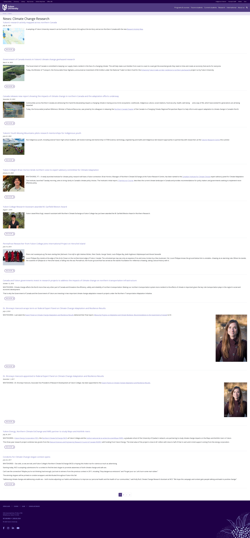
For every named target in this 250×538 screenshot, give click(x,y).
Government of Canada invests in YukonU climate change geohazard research (39, 59)
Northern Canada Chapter (124, 109)
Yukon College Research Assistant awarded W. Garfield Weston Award (35, 206)
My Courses (30, 1)
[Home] (11, 7)
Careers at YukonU (34, 506)
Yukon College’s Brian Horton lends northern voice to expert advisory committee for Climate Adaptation (51, 170)
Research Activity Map (135, 29)
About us (241, 7)
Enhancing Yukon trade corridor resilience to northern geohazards (165, 70)
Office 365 (49, 1)
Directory (16, 1)
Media (240, 1)
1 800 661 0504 (16, 518)
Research (221, 7)
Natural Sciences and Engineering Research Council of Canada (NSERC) (76, 442)
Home (4, 13)
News (10, 13)
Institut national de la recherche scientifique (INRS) (104, 438)
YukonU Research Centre (210, 140)
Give (245, 1)
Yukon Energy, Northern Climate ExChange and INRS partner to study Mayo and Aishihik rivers (46, 431)
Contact (16, 506)
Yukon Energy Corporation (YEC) (26, 438)
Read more (10, 50)
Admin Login (6, 506)
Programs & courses (181, 7)
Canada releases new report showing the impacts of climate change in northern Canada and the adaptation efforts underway (61, 96)
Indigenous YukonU (221, 1)
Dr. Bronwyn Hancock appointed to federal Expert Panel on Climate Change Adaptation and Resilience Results (53, 376)
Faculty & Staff (232, 1)
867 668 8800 (6, 518)
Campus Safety (7, 1)
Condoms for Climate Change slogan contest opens (26, 457)
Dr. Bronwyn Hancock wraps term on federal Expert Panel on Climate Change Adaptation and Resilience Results (54, 308)
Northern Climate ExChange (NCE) (54, 438)
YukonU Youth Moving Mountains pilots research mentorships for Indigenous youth (42, 133)
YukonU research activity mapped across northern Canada (30, 22)
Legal (23, 506)
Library (23, 1)
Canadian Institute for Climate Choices (196, 177)
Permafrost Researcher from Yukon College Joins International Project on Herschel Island (44, 243)
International (231, 7)
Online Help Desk (40, 1)
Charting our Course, (126, 180)
